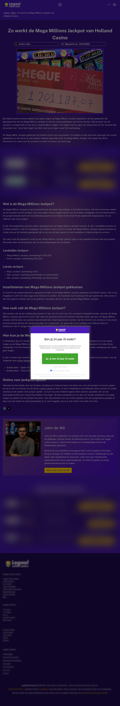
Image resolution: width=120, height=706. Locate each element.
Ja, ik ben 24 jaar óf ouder (60, 358)
